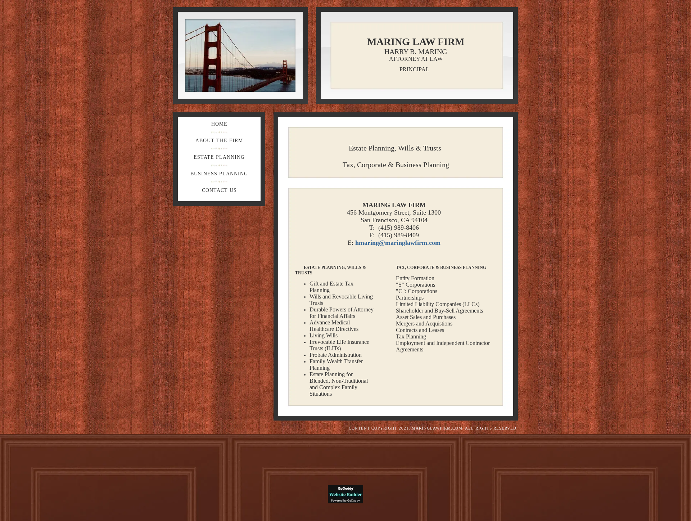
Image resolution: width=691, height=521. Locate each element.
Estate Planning (219, 157)
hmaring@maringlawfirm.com (398, 242)
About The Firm (219, 140)
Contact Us (219, 190)
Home (219, 124)
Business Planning (219, 173)
